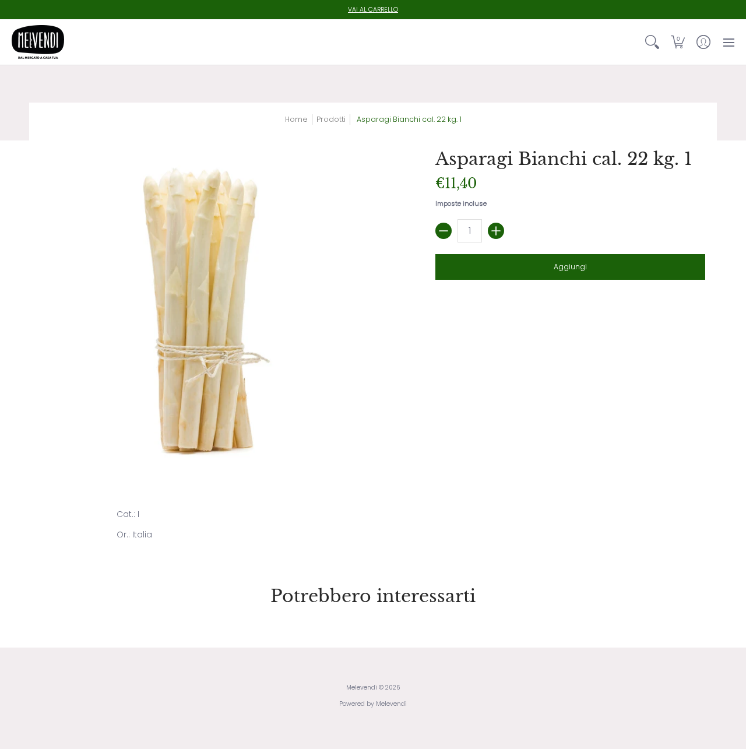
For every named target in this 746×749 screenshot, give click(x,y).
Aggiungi (570, 267)
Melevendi (361, 687)
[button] (678, 42)
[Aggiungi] (496, 231)
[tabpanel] (373, 527)
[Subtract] (443, 231)
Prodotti (331, 119)
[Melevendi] (38, 42)
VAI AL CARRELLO (373, 9)
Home (296, 119)
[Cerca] (652, 42)
